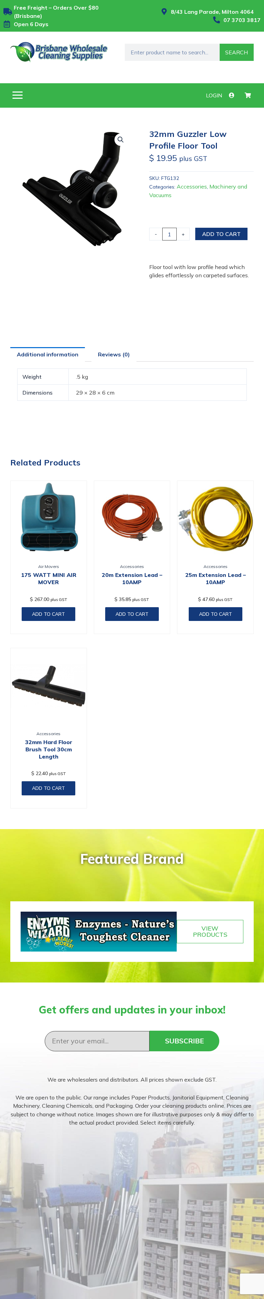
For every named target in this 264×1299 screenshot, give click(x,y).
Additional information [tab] (47, 354)
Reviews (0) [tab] (114, 354)
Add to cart (221, 233)
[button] (17, 95)
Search (236, 52)
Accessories (192, 186)
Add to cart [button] (48, 614)
